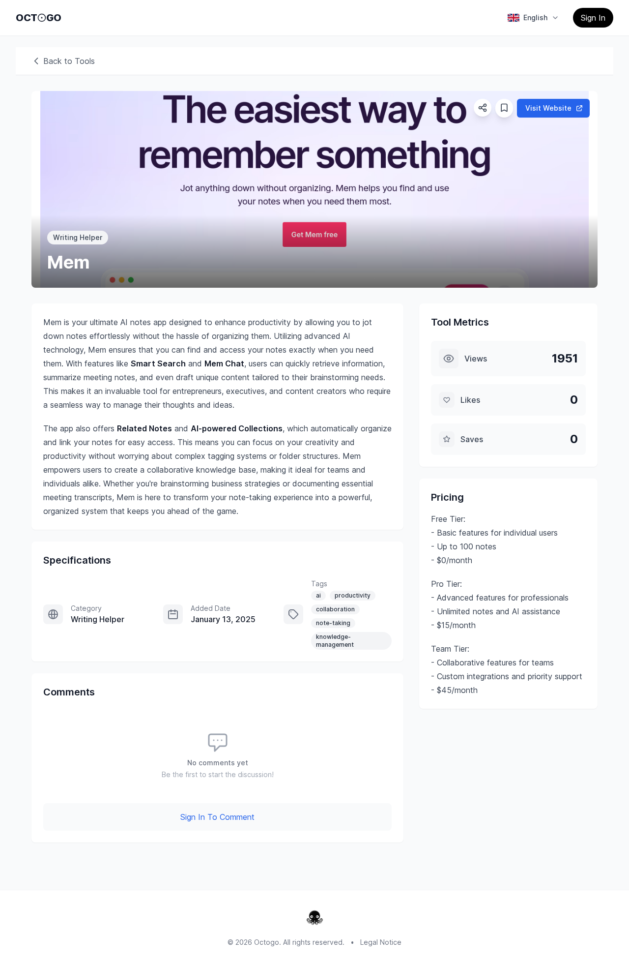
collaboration (335, 609)
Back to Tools (69, 61)
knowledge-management (335, 640)
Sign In (593, 18)
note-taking (333, 623)
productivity (353, 595)
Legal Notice (380, 942)
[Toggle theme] (41, 18)
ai (318, 595)
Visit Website (548, 108)
